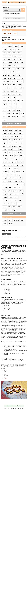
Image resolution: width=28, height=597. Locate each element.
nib (8, 97)
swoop (10, 62)
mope (19, 94)
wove (22, 113)
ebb (14, 78)
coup (4, 65)
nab (4, 97)
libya (10, 220)
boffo (9, 178)
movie (5, 139)
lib (12, 91)
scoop (14, 59)
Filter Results (6, 16)
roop (9, 59)
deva (15, 187)
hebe (9, 84)
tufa (4, 146)
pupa (20, 139)
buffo (20, 133)
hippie (5, 197)
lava (9, 203)
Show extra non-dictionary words (12, 13)
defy (10, 187)
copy (16, 184)
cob (13, 72)
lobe (4, 53)
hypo (11, 200)
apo (22, 220)
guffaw (21, 191)
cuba (10, 130)
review (12, 171)
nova (22, 159)
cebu (19, 152)
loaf (16, 91)
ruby (4, 133)
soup (4, 62)
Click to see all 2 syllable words (14, 213)
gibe (17, 81)
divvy (4, 191)
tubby (16, 168)
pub (9, 100)
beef (9, 116)
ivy (15, 200)
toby (21, 143)
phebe (14, 162)
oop (10, 56)
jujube (15, 133)
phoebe (20, 162)
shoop (20, 59)
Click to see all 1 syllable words (14, 123)
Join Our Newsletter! (14, 406)
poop (14, 56)
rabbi (4, 165)
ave (8, 175)
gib (13, 81)
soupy (10, 143)
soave (19, 107)
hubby (5, 159)
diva (20, 187)
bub (4, 72)
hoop (14, 49)
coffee (11, 184)
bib (14, 68)
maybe (16, 159)
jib (17, 88)
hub (9, 88)
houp (19, 49)
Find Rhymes (6, 7)
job (4, 91)
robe (19, 56)
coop (4, 46)
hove (4, 88)
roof (4, 59)
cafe (4, 181)
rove (9, 104)
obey (10, 139)
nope (13, 97)
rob (22, 100)
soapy (16, 165)
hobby (22, 155)
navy (4, 210)
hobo (16, 136)
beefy (18, 175)
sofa (22, 165)
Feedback (7, 234)
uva (9, 146)
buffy (20, 178)
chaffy (9, 181)
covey (22, 184)
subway (18, 171)
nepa (9, 210)
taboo (10, 168)
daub (18, 75)
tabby (4, 168)
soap (14, 107)
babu (20, 149)
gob (22, 81)
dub (9, 78)
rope (4, 104)
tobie (16, 143)
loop (9, 53)
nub (18, 97)
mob (14, 94)
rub (14, 104)
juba (15, 130)
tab (4, 113)
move (4, 56)
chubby (5, 155)
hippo (10, 197)
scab (18, 104)
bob (23, 68)
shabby (10, 165)
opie (4, 162)
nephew (5, 171)
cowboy (5, 136)
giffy (9, 191)
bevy (4, 178)
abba (20, 146)
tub (13, 113)
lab (8, 91)
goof (4, 49)
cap (23, 116)
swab (18, 110)
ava (4, 175)
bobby (10, 152)
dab (14, 75)
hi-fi (21, 194)
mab (9, 94)
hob (14, 84)
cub (9, 75)
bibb (18, 68)
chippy (21, 181)
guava (15, 191)
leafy (13, 203)
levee (4, 207)
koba (22, 136)
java (20, 200)
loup (14, 53)
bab (4, 68)
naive (14, 207)
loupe (19, 53)
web (17, 113)
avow (13, 175)
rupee (4, 143)
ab (14, 65)
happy (11, 194)
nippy (14, 210)
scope (5, 107)
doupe (16, 46)
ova (9, 162)
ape (4, 116)
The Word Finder (14, 2)
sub (14, 110)
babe (9, 68)
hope (19, 84)
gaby (16, 155)
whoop (16, 62)
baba (15, 149)
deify (4, 223)
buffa (14, 178)
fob (4, 81)
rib (18, 100)
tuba (9, 133)
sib (10, 107)
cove (4, 75)
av (23, 171)
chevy (15, 181)
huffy (16, 197)
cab (9, 72)
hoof (9, 49)
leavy (18, 203)
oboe (15, 139)
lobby (10, 159)
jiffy (4, 203)
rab (14, 100)
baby (4, 152)
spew (9, 65)
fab (18, 78)
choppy (5, 184)
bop (13, 116)
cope (17, 72)
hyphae (5, 200)
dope (4, 78)
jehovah (16, 220)
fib (22, 78)
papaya (10, 223)
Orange (5, 378)
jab (14, 88)
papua (5, 220)
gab (8, 81)
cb (14, 152)
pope (4, 100)
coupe (10, 46)
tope (8, 113)
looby (20, 130)
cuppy (5, 187)
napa (19, 207)
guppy (5, 194)
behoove (14, 146)
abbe (4, 149)
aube (18, 65)
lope (4, 94)
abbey (10, 149)
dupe (21, 46)
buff (18, 116)
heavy (16, 194)
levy (9, 207)
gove (4, 84)
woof (22, 62)
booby (5, 130)
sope (9, 110)
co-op (11, 155)
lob (20, 91)
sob (4, 110)
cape (4, 120)
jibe (22, 88)
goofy (11, 136)
